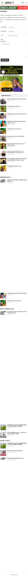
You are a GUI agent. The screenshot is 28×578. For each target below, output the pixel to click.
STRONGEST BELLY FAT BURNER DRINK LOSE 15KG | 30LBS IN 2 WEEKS (16, 425)
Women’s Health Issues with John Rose (16, 99)
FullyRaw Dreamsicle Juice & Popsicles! (17, 114)
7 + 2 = (2, 35)
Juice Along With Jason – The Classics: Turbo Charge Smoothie (17, 433)
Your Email (3, 31)
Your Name (3, 27)
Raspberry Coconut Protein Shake (15, 136)
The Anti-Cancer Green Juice (14, 128)
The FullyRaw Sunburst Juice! (14, 166)
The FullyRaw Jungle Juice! (13, 106)
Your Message (3, 40)
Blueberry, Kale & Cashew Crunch (15, 458)
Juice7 (15, 574)
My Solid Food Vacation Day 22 (14, 450)
